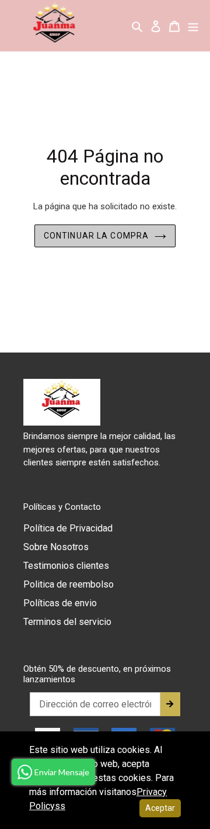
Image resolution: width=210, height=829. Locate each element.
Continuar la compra (96, 235)
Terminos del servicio (67, 621)
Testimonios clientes (66, 565)
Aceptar (160, 808)
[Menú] (193, 26)
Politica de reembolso (68, 584)
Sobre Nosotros (56, 546)
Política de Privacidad (68, 528)
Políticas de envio (60, 603)
